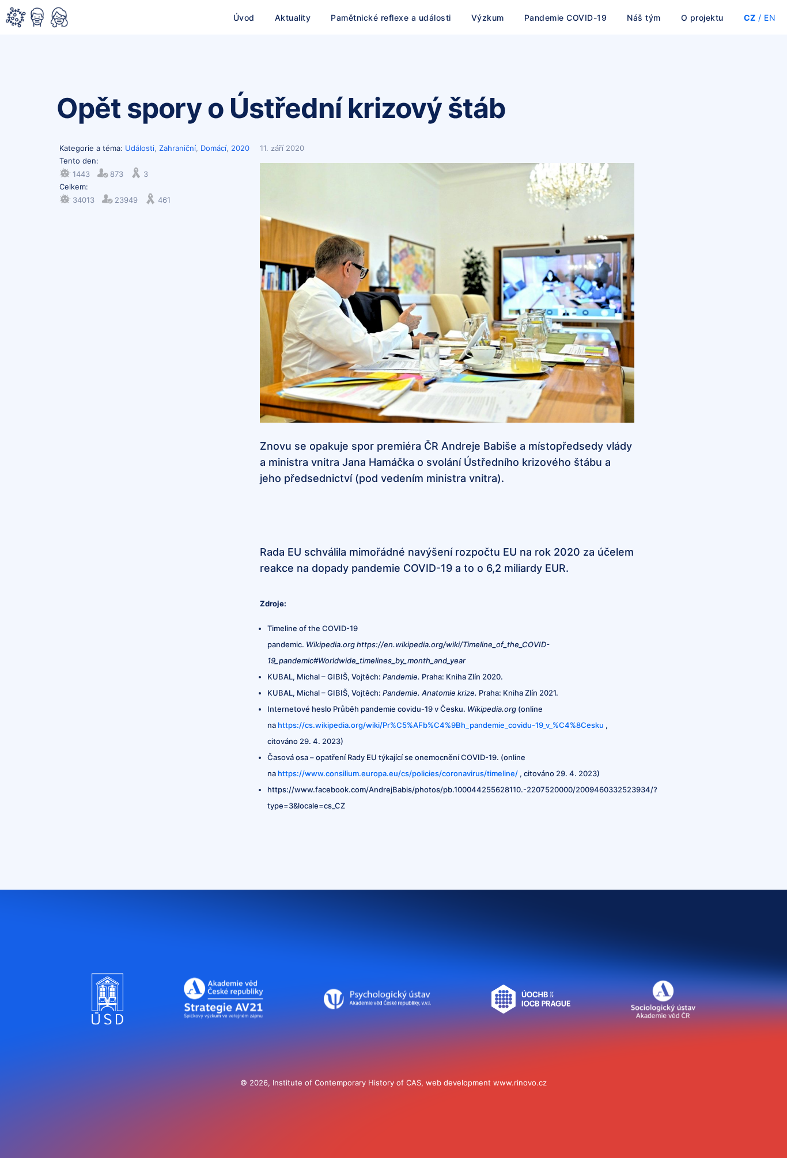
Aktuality (293, 17)
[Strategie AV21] (223, 1036)
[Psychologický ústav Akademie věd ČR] (377, 1036)
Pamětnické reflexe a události (391, 17)
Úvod (244, 17)
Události (139, 148)
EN (769, 17)
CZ (750, 17)
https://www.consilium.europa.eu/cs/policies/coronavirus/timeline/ (398, 773)
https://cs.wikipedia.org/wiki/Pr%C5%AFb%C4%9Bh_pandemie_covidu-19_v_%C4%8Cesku (441, 725)
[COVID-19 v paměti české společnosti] (37, 18)
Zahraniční (177, 148)
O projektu (702, 17)
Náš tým (644, 17)
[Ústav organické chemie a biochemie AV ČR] (531, 1036)
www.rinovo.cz (520, 1082)
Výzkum (487, 17)
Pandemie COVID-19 (565, 17)
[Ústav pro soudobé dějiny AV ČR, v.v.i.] (107, 1036)
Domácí (213, 148)
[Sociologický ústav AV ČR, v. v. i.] (663, 1036)
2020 (240, 148)
